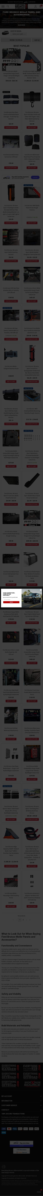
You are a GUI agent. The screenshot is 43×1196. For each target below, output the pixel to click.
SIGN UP (11, 602)
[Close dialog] (41, 590)
